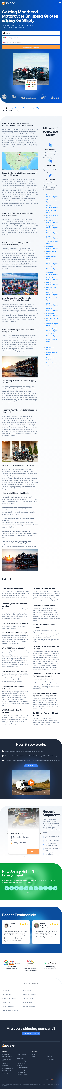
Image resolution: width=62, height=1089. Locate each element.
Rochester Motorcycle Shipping (51, 206)
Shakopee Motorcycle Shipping (51, 304)
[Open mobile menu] (60, 3)
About (33, 1054)
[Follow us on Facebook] (47, 1079)
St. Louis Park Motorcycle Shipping (51, 294)
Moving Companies (22, 1075)
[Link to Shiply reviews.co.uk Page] (50, 963)
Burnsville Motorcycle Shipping (51, 263)
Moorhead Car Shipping (50, 348)
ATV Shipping (6, 1002)
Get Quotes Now (30, 766)
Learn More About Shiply (30, 1033)
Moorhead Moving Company (51, 364)
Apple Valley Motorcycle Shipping (51, 278)
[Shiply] (8, 3)
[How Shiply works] (31, 782)
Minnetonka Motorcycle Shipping (51, 283)
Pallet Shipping (21, 1058)
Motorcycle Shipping (14, 108)
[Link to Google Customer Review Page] (12, 962)
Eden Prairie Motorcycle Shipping (51, 268)
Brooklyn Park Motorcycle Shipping (51, 227)
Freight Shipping (6, 1073)
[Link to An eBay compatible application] (31, 963)
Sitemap (49, 1057)
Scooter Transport (8, 1007)
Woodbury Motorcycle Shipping (51, 237)
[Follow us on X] (46, 1079)
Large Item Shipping (22, 1070)
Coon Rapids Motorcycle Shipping (51, 273)
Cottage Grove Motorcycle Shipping (51, 314)
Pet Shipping (5, 1063)
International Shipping (9, 998)
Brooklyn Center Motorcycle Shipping (51, 335)
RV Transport (6, 994)
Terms (49, 1054)
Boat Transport (28, 990)
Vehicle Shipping (28, 998)
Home (3, 108)
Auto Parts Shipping (7, 1057)
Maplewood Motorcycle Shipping (51, 309)
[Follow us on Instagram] (49, 1079)
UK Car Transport (29, 1007)
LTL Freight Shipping (22, 1067)
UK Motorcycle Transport (10, 1011)
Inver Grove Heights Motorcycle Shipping (51, 330)
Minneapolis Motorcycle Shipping (51, 196)
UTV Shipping (27, 1002)
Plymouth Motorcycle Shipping (51, 232)
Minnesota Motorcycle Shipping (32, 108)
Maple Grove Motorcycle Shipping (51, 247)
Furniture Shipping (6, 1070)
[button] (41, 832)
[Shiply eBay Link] (52, 1079)
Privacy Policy (51, 1059)
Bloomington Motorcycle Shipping (51, 221)
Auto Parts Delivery (29, 994)
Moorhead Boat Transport (50, 359)
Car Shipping (6, 990)
